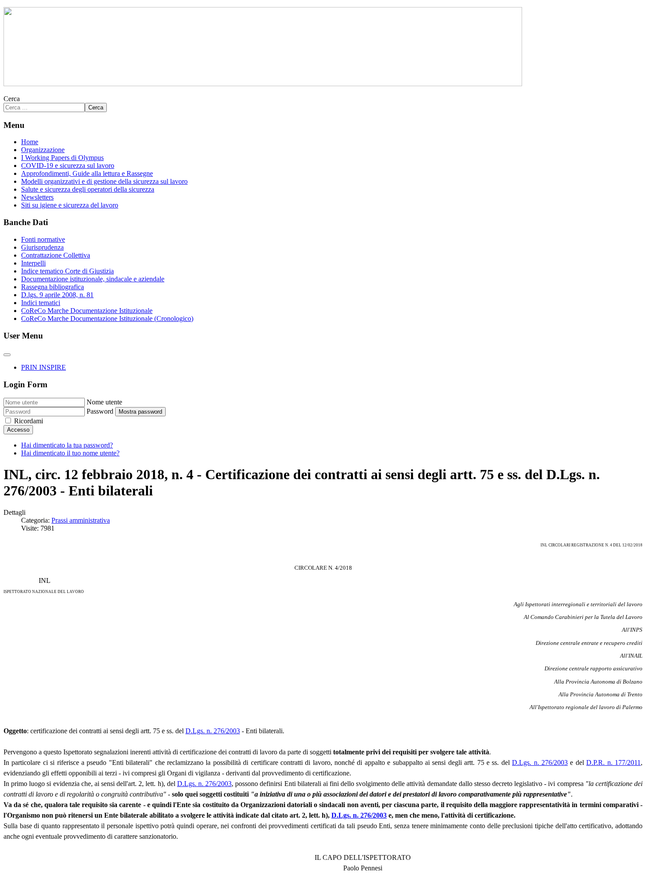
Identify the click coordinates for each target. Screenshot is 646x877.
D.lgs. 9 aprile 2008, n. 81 (57, 294)
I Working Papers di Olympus (62, 157)
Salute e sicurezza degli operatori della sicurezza (87, 189)
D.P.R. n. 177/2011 (613, 762)
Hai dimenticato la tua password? (67, 445)
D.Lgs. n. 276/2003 (212, 731)
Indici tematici (40, 302)
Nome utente (104, 402)
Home (29, 142)
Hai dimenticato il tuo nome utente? (70, 453)
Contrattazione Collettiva (55, 255)
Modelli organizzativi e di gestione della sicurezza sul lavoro (104, 181)
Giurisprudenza (42, 247)
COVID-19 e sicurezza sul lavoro (67, 165)
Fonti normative (43, 239)
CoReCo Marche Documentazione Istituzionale (86, 310)
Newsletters (37, 197)
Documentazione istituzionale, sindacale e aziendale (92, 279)
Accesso (18, 429)
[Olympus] (263, 83)
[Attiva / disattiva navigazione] (7, 354)
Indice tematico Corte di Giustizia (67, 271)
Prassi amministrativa (80, 520)
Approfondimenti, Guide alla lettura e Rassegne (87, 173)
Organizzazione (43, 149)
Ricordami (28, 421)
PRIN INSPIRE (43, 367)
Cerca (12, 98)
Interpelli (33, 263)
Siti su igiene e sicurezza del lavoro (69, 205)
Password (100, 411)
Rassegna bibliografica (52, 287)
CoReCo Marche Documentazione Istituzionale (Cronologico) (107, 318)
